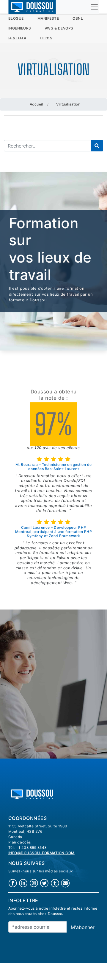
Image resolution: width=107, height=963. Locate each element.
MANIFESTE (48, 18)
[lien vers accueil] (32, 794)
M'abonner (83, 927)
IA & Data (17, 38)
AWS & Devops (59, 28)
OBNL (78, 18)
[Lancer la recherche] (97, 145)
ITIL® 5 (46, 38)
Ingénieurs (19, 28)
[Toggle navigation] (94, 6)
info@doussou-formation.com (41, 853)
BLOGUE (16, 18)
